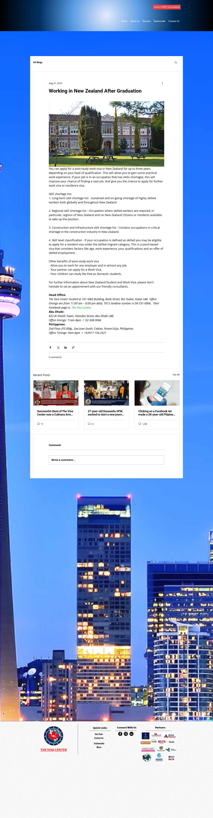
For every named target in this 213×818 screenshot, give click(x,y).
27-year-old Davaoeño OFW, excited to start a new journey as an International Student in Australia (106, 413)
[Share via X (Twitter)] (57, 347)
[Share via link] (73, 347)
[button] (175, 62)
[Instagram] (126, 734)
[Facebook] (120, 734)
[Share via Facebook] (50, 347)
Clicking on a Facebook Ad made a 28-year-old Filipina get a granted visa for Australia (155, 413)
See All (176, 374)
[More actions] (162, 83)
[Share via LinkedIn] (65, 347)
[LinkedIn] (131, 734)
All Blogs (37, 62)
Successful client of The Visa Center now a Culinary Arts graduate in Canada (55, 413)
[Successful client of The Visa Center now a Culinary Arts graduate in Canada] (55, 393)
